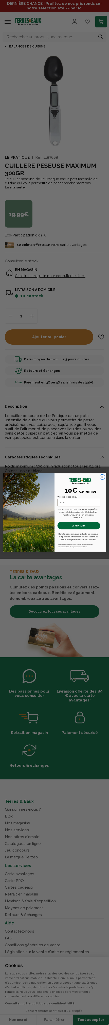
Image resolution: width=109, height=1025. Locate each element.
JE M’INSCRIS (78, 525)
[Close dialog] (102, 476)
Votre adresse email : (68, 497)
